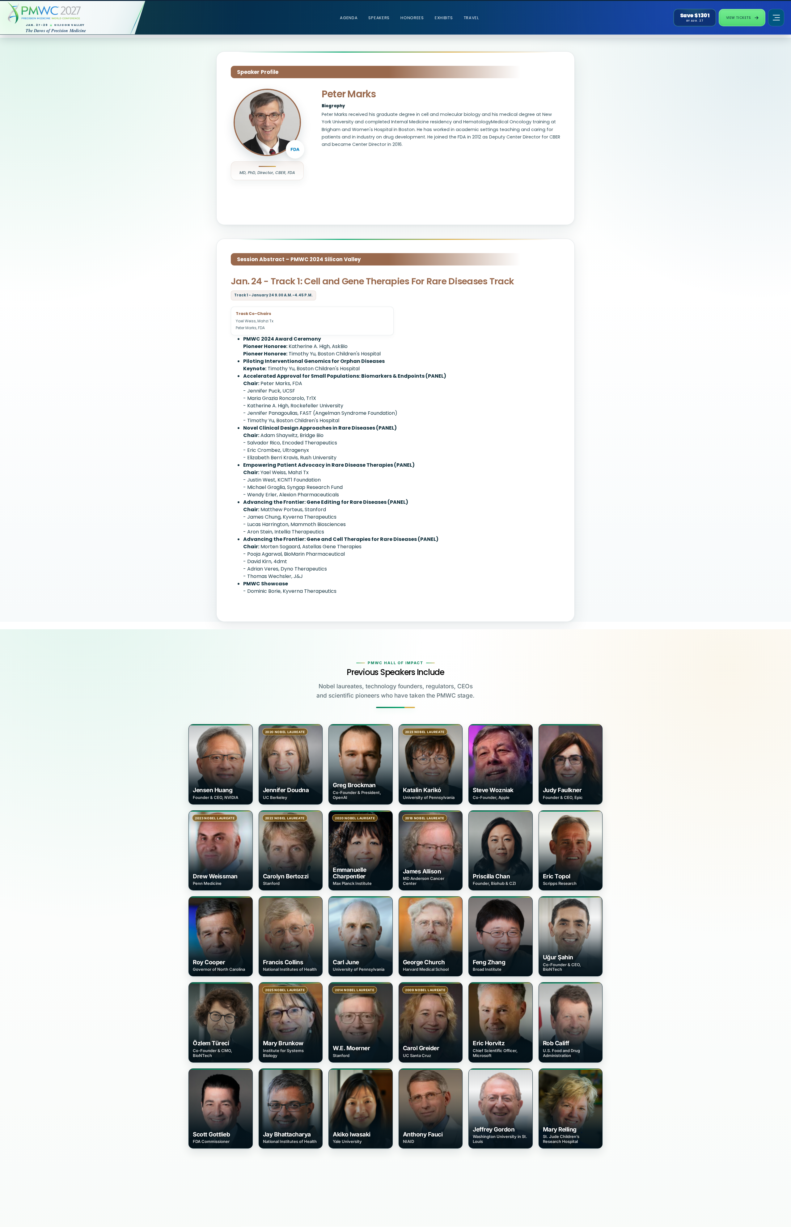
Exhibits (444, 18)
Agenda (348, 18)
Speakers (379, 18)
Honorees (412, 18)
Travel (471, 18)
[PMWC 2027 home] (66, 13)
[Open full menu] (776, 17)
